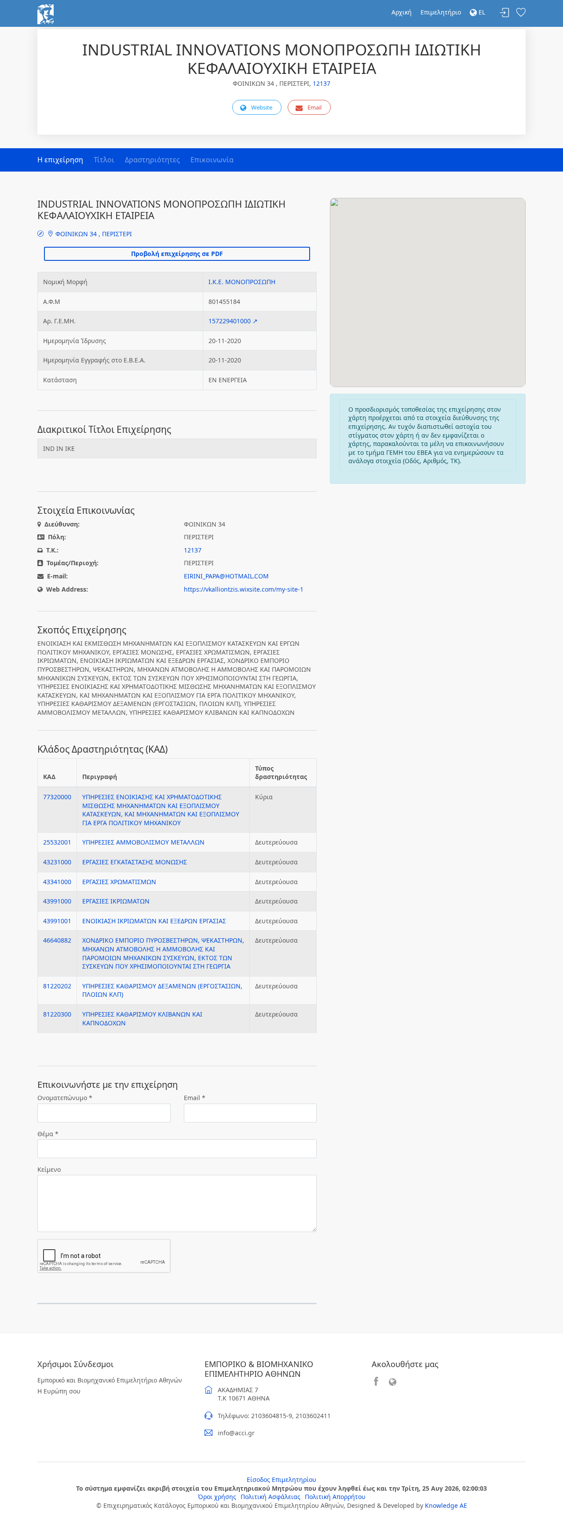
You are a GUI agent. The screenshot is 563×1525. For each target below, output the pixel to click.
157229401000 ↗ (233, 321)
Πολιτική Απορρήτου (335, 1496)
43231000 (57, 862)
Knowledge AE (446, 1505)
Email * (194, 1097)
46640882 (57, 940)
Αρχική (401, 12)
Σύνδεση (504, 13)
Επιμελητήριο (440, 12)
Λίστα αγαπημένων (521, 13)
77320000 (57, 797)
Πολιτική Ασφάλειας (270, 1496)
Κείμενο (49, 1169)
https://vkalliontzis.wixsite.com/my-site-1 (243, 589)
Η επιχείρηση (60, 160)
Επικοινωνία (212, 160)
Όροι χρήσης (217, 1496)
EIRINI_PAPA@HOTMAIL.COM (226, 576)
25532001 (57, 842)
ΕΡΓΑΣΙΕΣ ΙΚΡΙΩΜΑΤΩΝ (116, 901)
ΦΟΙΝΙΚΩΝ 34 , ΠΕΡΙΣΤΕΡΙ (93, 233)
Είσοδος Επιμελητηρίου (281, 1479)
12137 (321, 83)
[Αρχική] (45, 13)
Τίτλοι (104, 160)
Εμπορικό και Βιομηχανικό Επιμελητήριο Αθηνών (109, 1380)
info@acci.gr (236, 1433)
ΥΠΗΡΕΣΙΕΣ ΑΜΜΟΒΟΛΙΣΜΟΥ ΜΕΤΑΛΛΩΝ (143, 842)
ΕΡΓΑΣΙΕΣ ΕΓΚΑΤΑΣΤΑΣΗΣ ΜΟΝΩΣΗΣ (134, 862)
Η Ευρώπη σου (58, 1391)
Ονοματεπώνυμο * (64, 1097)
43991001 (57, 921)
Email (314, 107)
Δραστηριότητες (152, 160)
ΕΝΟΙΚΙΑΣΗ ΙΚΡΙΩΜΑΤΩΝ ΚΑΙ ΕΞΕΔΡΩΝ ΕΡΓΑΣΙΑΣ (154, 921)
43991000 (57, 901)
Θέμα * (47, 1134)
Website (261, 107)
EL (481, 12)
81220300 (57, 1014)
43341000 (57, 882)
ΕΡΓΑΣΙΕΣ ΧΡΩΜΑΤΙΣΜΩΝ (119, 882)
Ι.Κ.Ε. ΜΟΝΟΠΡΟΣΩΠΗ (241, 282)
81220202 (57, 986)
